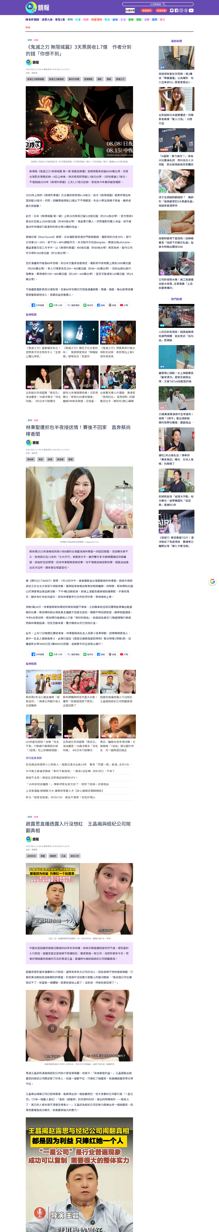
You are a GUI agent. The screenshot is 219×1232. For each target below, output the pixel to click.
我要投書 (161, 10)
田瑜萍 (34, 72)
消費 (147, 19)
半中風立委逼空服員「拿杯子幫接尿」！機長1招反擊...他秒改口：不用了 (70, 771)
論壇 (115, 19)
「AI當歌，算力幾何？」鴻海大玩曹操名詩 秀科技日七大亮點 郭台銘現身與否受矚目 (78, 27)
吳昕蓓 (34, 453)
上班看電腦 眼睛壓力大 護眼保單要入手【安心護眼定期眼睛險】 (65, 791)
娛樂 (86, 19)
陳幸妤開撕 (32, 19)
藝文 (162, 19)
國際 (154, 19)
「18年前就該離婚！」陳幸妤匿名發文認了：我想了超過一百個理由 (67, 784)
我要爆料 (146, 10)
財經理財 (96, 19)
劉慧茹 (34, 849)
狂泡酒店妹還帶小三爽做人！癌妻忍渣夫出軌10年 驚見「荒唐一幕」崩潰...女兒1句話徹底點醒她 (79, 764)
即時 (70, 19)
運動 (139, 19)
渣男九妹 (47, 19)
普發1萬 (60, 19)
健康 (131, 19)
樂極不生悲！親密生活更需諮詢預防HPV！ (52, 777)
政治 (107, 19)
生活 (123, 19)
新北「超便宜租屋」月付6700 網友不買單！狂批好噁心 (60, 797)
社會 (78, 19)
